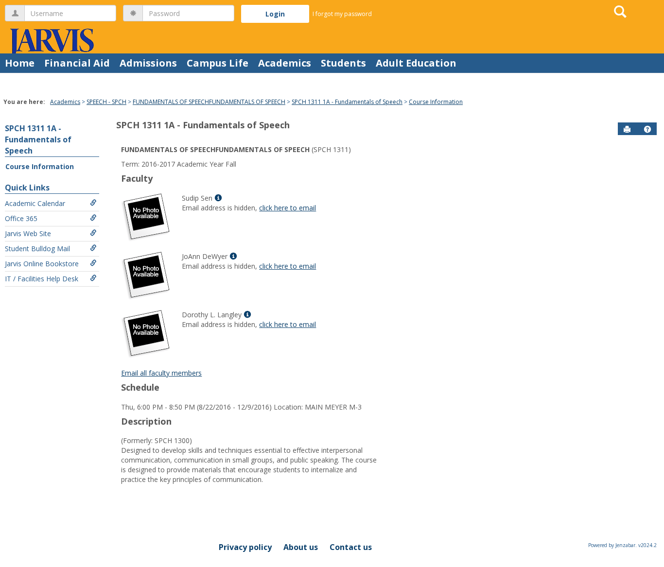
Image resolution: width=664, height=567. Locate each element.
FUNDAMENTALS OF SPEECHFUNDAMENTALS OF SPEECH (209, 102)
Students (343, 62)
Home (20, 62)
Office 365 (21, 218)
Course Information (436, 102)
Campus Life (217, 62)
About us (300, 547)
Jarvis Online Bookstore (42, 263)
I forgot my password (342, 14)
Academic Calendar (35, 203)
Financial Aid (77, 62)
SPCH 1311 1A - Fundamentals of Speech (347, 102)
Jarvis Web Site (28, 233)
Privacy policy (245, 547)
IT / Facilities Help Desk (41, 278)
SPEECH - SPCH (106, 102)
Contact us (351, 547)
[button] (647, 129)
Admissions (148, 62)
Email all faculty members (161, 373)
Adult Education (416, 62)
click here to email (287, 207)
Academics (284, 62)
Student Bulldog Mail (37, 248)
